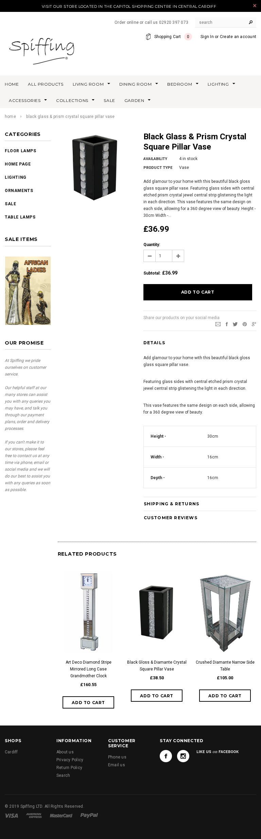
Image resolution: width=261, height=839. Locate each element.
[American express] (34, 815)
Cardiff (11, 752)
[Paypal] (89, 815)
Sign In (207, 36)
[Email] (218, 324)
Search (63, 775)
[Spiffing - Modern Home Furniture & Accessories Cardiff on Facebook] (166, 756)
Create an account (238, 36)
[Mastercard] (61, 815)
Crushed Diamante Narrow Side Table (225, 665)
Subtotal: (151, 273)
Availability (155, 159)
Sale (10, 204)
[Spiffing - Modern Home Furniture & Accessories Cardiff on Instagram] (183, 756)
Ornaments (19, 190)
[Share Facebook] (227, 324)
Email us (116, 765)
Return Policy (69, 767)
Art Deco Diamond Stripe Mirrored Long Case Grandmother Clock (88, 669)
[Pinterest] (245, 324)
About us (65, 752)
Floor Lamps (20, 150)
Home (10, 116)
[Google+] (254, 324)
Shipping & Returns (171, 503)
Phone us (117, 757)
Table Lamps (20, 217)
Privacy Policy (69, 759)
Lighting (16, 177)
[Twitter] (235, 324)
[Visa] (11, 815)
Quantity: (151, 244)
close (254, 5)
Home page (18, 164)
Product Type (157, 167)
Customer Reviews (170, 517)
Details (154, 342)
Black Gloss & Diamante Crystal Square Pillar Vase (157, 665)
